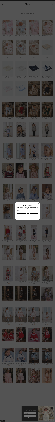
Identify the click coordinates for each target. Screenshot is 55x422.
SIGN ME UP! (27, 213)
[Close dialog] (38, 203)
